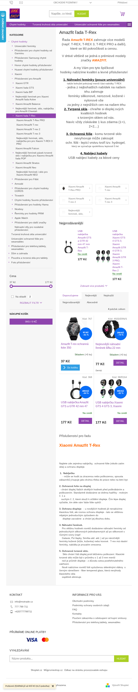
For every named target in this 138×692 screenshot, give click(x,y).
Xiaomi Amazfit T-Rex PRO (30, 120)
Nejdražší (109, 295)
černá (99, 370)
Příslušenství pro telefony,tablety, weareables (28, 247)
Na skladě (23, 296)
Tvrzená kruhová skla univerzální (28, 234)
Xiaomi (18, 74)
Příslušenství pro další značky (30, 222)
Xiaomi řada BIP (24, 92)
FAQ (74, 609)
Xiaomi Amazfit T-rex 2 (28, 129)
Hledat (81, 13)
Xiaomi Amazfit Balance (27, 104)
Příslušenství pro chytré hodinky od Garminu (33, 52)
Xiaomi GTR (21, 83)
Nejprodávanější (71, 302)
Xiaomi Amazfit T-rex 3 (28, 133)
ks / (31, 321)
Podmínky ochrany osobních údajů (90, 605)
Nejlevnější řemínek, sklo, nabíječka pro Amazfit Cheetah (34, 110)
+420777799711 (23, 611)
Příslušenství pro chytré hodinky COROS (32, 189)
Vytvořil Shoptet (120, 685)
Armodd (19, 183)
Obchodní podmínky (66, 2)
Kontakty (77, 613)
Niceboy (19, 209)
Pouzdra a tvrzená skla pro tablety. (29, 258)
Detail (120, 362)
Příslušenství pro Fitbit (26, 179)
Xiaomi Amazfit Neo (25, 167)
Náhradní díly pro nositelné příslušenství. (29, 228)
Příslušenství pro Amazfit (28, 78)
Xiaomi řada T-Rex (25, 115)
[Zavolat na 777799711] (15, 2)
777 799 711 (21, 606)
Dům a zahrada (19, 253)
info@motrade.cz (24, 601)
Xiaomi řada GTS (24, 87)
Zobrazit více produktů (92, 286)
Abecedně (92, 302)
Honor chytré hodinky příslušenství (33, 65)
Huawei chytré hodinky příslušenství (34, 69)
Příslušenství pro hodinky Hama (31, 204)
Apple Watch (21, 218)
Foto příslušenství (20, 262)
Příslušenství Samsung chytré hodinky (30, 59)
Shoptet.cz (36, 670)
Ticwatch (19, 195)
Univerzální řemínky (25, 46)
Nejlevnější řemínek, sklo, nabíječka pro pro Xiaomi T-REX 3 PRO (34, 141)
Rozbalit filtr (29, 302)
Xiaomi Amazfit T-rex (27, 124)
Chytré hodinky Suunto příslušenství (34, 200)
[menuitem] (17, 24)
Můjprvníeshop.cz (53, 670)
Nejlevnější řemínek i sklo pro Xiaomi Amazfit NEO (32, 173)
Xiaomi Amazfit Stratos (27, 163)
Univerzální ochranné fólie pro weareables (27, 240)
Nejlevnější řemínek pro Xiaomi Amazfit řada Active (32, 98)
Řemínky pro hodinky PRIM (29, 213)
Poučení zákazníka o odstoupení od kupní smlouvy (99, 618)
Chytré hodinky (19, 41)
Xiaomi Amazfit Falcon (27, 148)
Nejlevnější (91, 295)
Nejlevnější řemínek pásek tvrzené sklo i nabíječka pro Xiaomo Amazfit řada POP (34, 155)
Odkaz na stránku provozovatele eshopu (85, 670)
